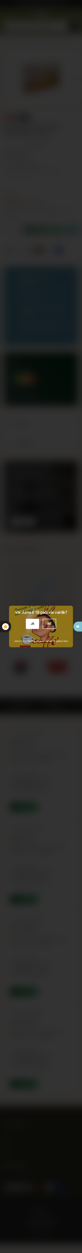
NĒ (50, 624)
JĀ (32, 624)
